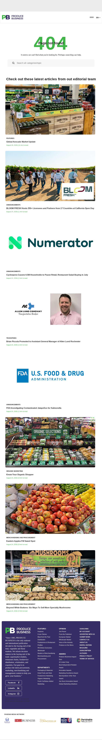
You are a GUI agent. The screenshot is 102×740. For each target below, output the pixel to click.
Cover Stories (42, 634)
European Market (65, 637)
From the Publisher (65, 634)
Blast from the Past (44, 637)
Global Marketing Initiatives (68, 684)
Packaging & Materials (45, 670)
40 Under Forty (64, 662)
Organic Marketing (44, 678)
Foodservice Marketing (45, 676)
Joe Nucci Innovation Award (68, 681)
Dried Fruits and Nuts (45, 673)
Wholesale (41, 650)
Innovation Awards (65, 670)
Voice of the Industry (66, 642)
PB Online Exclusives (45, 648)
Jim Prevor (62, 631)
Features (41, 631)
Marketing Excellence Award (68, 673)
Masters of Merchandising (46, 653)
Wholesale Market (65, 640)
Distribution (41, 640)
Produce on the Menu (66, 645)
